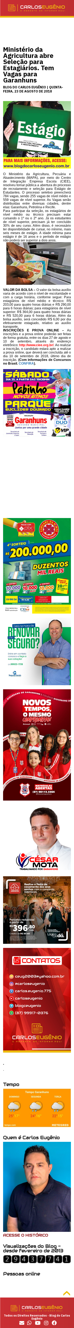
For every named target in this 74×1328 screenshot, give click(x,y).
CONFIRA (26, 363)
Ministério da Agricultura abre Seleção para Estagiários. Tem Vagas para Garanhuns (28, 64)
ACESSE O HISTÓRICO (25, 1235)
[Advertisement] (37, 481)
